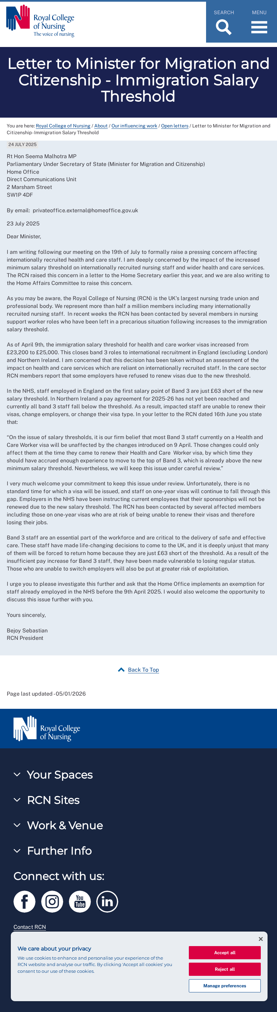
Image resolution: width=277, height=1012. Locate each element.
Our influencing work (134, 125)
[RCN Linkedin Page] (109, 900)
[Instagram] (55, 900)
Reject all (225, 969)
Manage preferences (224, 985)
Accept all (224, 952)
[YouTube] (83, 900)
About (101, 125)
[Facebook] (27, 900)
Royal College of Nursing (63, 125)
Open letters (174, 125)
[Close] (261, 939)
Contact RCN (30, 927)
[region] (139, 966)
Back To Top (143, 670)
